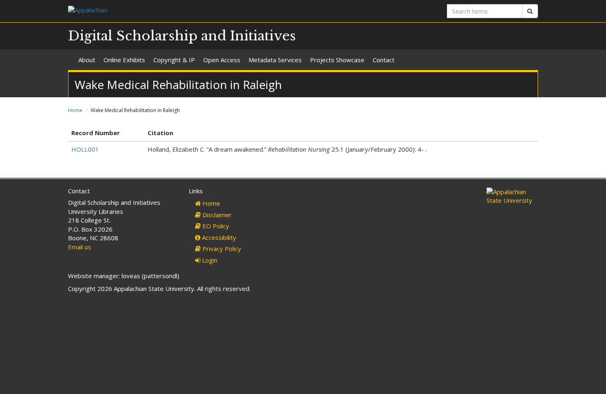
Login (208, 260)
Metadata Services (275, 60)
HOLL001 (85, 149)
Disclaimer (216, 215)
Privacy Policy (221, 248)
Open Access (221, 60)
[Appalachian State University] (182, 11)
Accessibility (218, 237)
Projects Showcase (337, 60)
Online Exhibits (124, 60)
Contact (384, 60)
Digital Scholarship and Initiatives (182, 36)
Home (75, 110)
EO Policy (215, 226)
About (86, 60)
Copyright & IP (174, 60)
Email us (79, 247)
